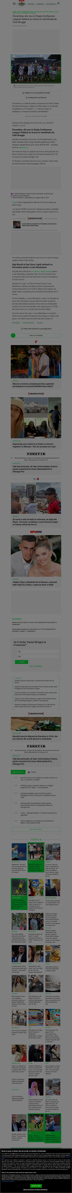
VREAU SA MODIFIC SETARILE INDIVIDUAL (35, 1189)
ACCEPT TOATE (36, 1186)
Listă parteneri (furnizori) (8, 1181)
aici (13, 1166)
